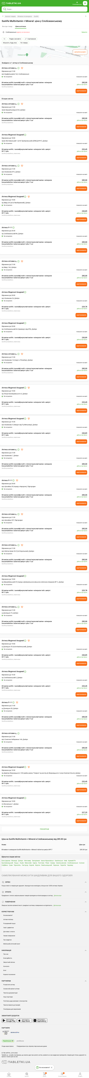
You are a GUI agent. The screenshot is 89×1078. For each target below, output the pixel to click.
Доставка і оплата (9, 931)
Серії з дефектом (8, 927)
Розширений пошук (9, 923)
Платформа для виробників (12, 1009)
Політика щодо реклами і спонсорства (15, 1001)
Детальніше (57, 895)
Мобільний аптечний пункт (11, 944)
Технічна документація (10, 993)
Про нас (5, 954)
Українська (7, 1041)
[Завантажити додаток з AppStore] (24, 1020)
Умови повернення (9, 936)
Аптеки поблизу (8, 919)
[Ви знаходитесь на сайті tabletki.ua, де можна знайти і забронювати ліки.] (11, 3)
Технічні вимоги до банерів (11, 1005)
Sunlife (36, 16)
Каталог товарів (10, 16)
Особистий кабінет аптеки (11, 989)
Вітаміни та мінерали (25, 16)
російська (20, 1041)
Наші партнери (8, 997)
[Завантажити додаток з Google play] (9, 1020)
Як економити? (8, 915)
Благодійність (7, 958)
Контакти (6, 966)
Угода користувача (7, 1046)
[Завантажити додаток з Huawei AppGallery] (40, 1020)
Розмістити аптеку (9, 984)
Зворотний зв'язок (9, 962)
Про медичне (7, 940)
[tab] (20, 26)
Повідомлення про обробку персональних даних (32, 1046)
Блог (4, 970)
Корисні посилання (9, 974)
